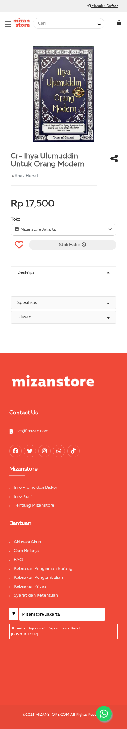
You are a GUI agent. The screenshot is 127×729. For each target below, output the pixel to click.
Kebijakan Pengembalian (38, 577)
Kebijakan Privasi (30, 586)
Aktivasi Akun (27, 542)
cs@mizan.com (33, 431)
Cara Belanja (26, 551)
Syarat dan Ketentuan (36, 595)
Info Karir (23, 496)
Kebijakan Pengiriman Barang (43, 568)
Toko (15, 219)
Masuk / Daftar (104, 6)
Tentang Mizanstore (34, 505)
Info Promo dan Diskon (36, 487)
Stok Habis (70, 245)
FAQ (18, 560)
